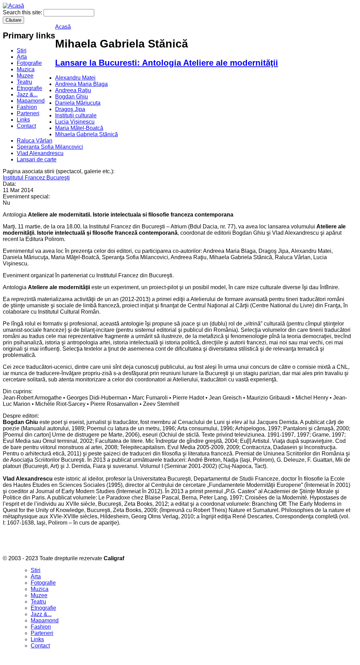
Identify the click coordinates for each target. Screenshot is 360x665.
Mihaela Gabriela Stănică (86, 134)
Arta (22, 57)
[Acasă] (13, 6)
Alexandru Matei (75, 78)
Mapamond (31, 101)
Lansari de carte (37, 159)
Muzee (25, 76)
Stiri (22, 50)
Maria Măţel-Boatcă (79, 128)
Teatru (24, 82)
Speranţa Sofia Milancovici (50, 147)
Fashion (27, 107)
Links (23, 120)
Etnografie (29, 88)
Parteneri (28, 113)
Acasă (63, 27)
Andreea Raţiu (73, 90)
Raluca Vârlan (34, 141)
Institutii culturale (76, 115)
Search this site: (23, 12)
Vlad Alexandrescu (40, 153)
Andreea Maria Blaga (81, 84)
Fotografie (29, 63)
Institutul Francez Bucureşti (36, 178)
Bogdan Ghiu (71, 97)
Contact (26, 126)
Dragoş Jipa (70, 109)
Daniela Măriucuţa (77, 103)
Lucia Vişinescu (75, 122)
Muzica (26, 69)
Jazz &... (27, 94)
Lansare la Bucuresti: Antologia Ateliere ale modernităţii (166, 62)
